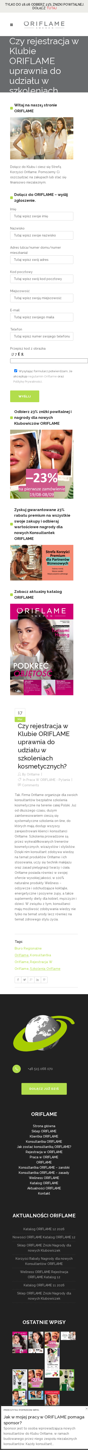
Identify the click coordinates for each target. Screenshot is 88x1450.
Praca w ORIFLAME (44, 1157)
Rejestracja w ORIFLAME (44, 1152)
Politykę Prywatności (27, 381)
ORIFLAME (44, 1162)
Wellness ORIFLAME (44, 1178)
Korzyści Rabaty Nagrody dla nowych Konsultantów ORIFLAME (44, 1261)
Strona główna (44, 1126)
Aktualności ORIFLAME (44, 1188)
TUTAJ (51, 8)
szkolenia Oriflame (45, 968)
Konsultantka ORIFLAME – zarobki (44, 1167)
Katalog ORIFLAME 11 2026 (44, 1285)
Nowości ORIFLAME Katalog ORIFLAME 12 (44, 1237)
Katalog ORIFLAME (44, 1183)
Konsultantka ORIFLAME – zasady (44, 1173)
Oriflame (33, 774)
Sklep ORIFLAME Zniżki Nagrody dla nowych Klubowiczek (44, 1248)
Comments (30, 785)
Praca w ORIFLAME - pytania (48, 780)
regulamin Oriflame (42, 376)
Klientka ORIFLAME (44, 1136)
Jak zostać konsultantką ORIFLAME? (44, 1147)
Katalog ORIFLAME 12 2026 (44, 1229)
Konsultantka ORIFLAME (44, 1141)
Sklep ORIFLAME (44, 1131)
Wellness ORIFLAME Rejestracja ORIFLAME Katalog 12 (44, 1274)
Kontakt (44, 1193)
